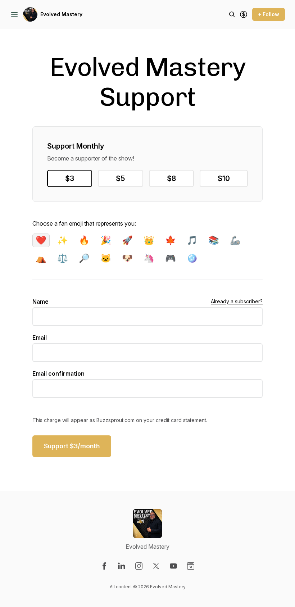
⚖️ (62, 258)
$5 (120, 178)
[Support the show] (243, 14)
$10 (224, 178)
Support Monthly (75, 146)
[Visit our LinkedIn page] (121, 566)
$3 (69, 178)
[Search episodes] (232, 14)
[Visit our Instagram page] (138, 566)
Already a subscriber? (237, 301)
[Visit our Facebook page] (104, 566)
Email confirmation (58, 373)
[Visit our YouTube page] (173, 566)
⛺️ (41, 258)
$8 (171, 178)
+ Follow (268, 14)
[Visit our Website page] (190, 566)
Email (39, 337)
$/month (72, 446)
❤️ (41, 240)
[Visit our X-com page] (156, 566)
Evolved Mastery (61, 14)
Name (40, 301)
